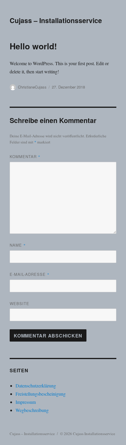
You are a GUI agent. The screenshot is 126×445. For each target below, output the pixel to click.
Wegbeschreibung (32, 410)
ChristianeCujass (32, 87)
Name (18, 245)
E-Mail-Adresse (30, 274)
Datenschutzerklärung (36, 385)
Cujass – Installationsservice (56, 20)
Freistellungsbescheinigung (41, 394)
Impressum (26, 402)
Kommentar (25, 156)
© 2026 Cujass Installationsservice (87, 433)
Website (19, 303)
